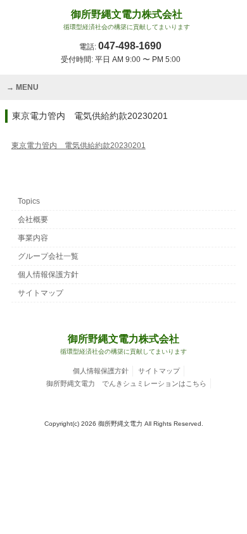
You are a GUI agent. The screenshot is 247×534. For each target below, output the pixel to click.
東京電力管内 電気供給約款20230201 (78, 145)
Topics (29, 201)
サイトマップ (40, 293)
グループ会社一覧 (48, 256)
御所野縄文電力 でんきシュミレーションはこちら (126, 383)
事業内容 (33, 237)
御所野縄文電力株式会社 (126, 19)
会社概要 (33, 219)
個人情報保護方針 (48, 274)
